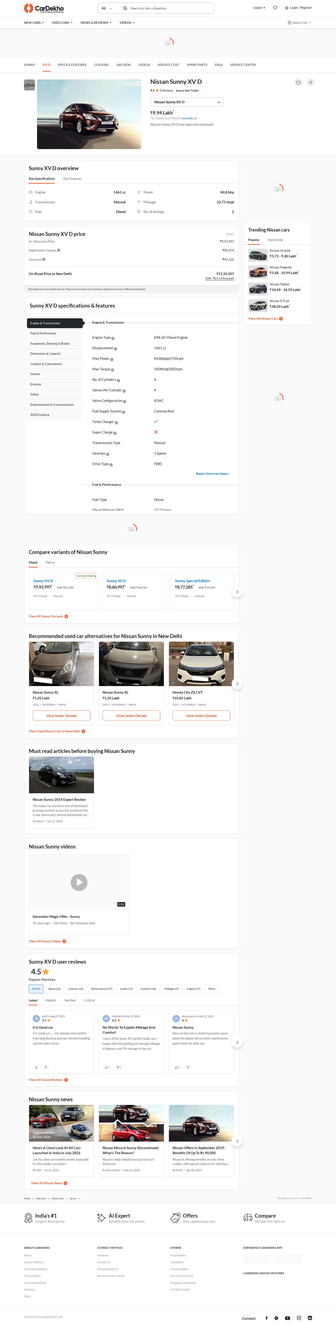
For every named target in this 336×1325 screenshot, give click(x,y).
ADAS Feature (39, 415)
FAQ (219, 65)
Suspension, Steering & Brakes (50, 343)
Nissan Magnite (281, 267)
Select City (299, 23)
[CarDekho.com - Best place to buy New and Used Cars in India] (44, 8)
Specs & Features (72, 65)
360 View (123, 65)
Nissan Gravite (280, 250)
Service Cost (168, 65)
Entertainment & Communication (52, 404)
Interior (35, 374)
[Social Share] (310, 82)
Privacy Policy (32, 1276)
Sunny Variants (52, 616)
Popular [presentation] (254, 240)
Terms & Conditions (35, 1269)
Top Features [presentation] (72, 178)
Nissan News (53, 1183)
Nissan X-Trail (279, 301)
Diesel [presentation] (33, 562)
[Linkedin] (310, 1318)
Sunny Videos (51, 941)
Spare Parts (197, 65)
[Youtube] (287, 1318)
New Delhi (187, 118)
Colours (101, 65)
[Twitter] (276, 1318)
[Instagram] (299, 1318)
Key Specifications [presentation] (42, 178)
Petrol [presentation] (50, 562)
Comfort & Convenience (46, 364)
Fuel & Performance (43, 333)
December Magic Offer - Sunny (56, 916)
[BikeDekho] (257, 1281)
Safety (34, 394)
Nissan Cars (269, 318)
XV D (46, 65)
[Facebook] (267, 1318)
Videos (144, 65)
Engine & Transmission (45, 323)
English (257, 7)
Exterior (35, 384)
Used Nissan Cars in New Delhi (58, 731)
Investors (29, 1289)
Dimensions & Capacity (45, 353)
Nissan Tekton (280, 284)
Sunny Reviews (52, 1080)
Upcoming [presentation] (275, 240)
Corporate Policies (35, 1282)
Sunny (29, 65)
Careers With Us (33, 1262)
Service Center (243, 65)
